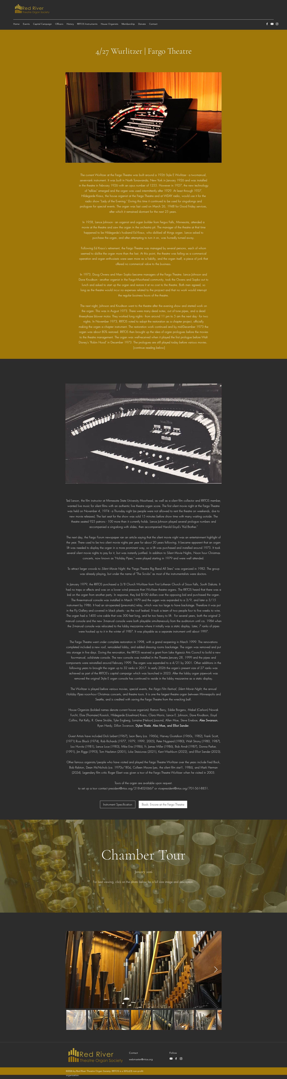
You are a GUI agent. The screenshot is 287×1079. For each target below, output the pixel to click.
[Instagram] (277, 24)
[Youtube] (272, 24)
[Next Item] (216, 969)
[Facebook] (267, 24)
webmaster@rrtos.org (141, 1059)
